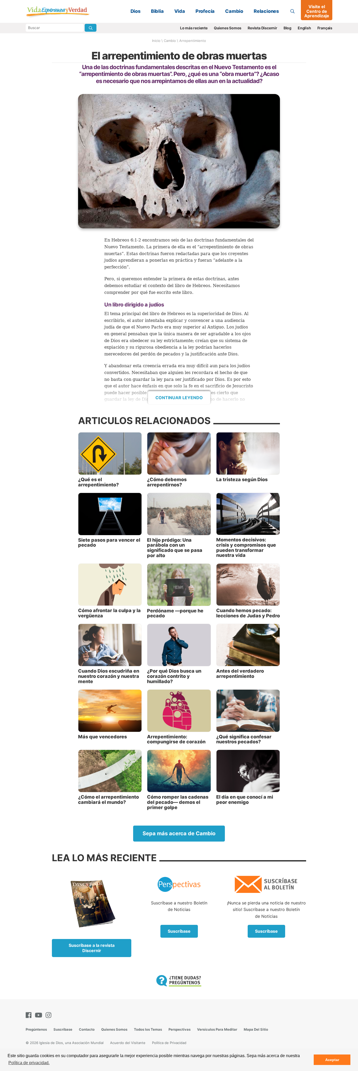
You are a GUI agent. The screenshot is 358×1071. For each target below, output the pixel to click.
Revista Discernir (262, 28)
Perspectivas (180, 1029)
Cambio (234, 11)
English (304, 28)
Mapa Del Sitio (256, 1029)
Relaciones (266, 11)
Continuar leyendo (179, 397)
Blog (287, 28)
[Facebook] (30, 1015)
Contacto (87, 1029)
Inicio (156, 41)
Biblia (157, 11)
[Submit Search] (90, 28)
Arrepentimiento (192, 41)
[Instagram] (49, 1015)
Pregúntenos (36, 1029)
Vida (179, 11)
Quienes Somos (227, 28)
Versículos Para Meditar (217, 1029)
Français (324, 28)
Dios (135, 11)
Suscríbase (179, 931)
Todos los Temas (148, 1029)
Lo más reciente (194, 28)
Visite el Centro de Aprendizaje (316, 11)
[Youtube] (39, 1015)
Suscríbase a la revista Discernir (92, 948)
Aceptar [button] (332, 1060)
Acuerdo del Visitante (127, 1043)
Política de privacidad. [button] (29, 1063)
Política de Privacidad (169, 1043)
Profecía (205, 11)
